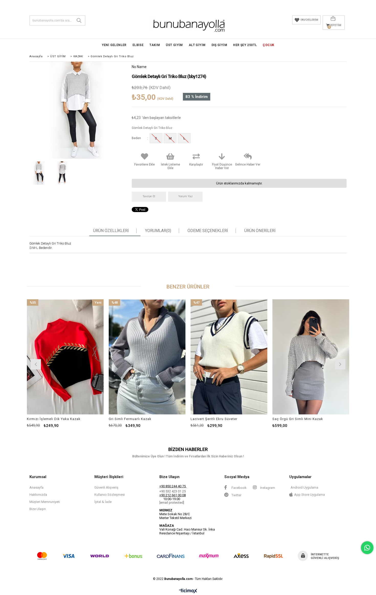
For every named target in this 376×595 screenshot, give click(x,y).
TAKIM (154, 45)
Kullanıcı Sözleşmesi (109, 495)
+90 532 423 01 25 (172, 491)
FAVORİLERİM (309, 19)
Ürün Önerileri (259, 230)
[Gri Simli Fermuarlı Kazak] (147, 356)
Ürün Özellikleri (111, 230)
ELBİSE (137, 45)
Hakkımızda (38, 495)
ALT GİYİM (197, 45)
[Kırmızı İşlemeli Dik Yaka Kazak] (65, 356)
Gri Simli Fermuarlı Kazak (130, 419)
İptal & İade (103, 502)
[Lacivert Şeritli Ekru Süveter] (229, 356)
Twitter (236, 495)
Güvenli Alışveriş (106, 487)
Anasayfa (36, 487)
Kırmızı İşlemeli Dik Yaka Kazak (54, 419)
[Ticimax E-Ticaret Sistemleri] (188, 591)
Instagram (267, 488)
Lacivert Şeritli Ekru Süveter (214, 419)
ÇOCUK (268, 45)
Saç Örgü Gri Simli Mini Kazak (297, 419)
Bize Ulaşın (37, 509)
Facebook (239, 488)
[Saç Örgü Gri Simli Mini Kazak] (310, 356)
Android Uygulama (304, 487)
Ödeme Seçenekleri (207, 230)
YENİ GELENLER (114, 45)
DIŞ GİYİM (219, 45)
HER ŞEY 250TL (245, 45)
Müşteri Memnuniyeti (44, 502)
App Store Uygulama (309, 495)
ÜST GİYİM (174, 45)
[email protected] (171, 502)
